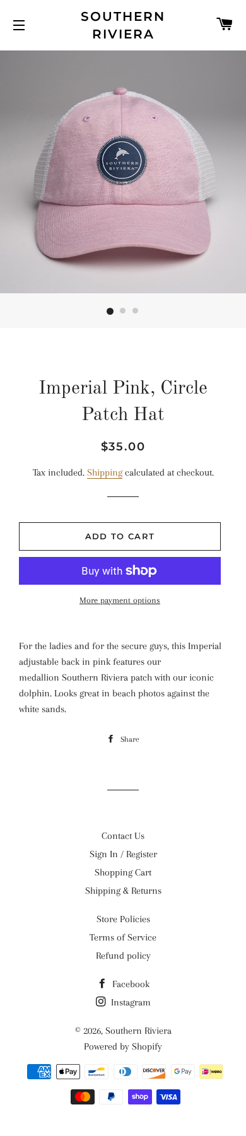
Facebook (129, 984)
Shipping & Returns (123, 890)
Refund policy (123, 955)
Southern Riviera (123, 25)
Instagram (129, 1002)
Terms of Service (123, 937)
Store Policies (123, 919)
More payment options (119, 600)
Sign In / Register (123, 854)
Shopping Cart (123, 872)
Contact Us (123, 835)
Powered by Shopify (123, 1046)
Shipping (104, 472)
